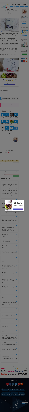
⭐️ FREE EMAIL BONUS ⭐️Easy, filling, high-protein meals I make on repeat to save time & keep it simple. (18, 205)
